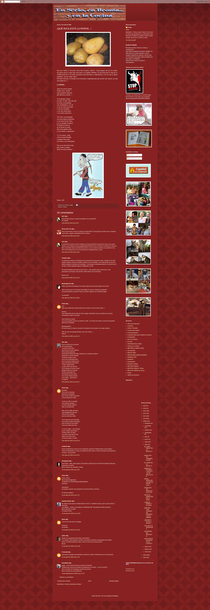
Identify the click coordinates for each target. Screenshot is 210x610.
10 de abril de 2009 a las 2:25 (71, 469)
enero (147, 551)
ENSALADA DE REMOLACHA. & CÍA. (148, 490)
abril (146, 444)
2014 (145, 408)
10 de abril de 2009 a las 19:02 (71, 513)
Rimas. (65, 207)
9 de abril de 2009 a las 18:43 (71, 298)
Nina (63, 342)
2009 (145, 421)
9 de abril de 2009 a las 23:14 (71, 455)
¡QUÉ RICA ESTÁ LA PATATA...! (148, 521)
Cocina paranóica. (132, 332)
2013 (145, 411)
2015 (145, 406)
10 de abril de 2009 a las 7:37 (71, 495)
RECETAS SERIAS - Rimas (135, 368)
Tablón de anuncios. (133, 375)
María (63, 519)
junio (146, 439)
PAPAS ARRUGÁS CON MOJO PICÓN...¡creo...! (148, 482)
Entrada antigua (114, 581)
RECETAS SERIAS (133, 366)
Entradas (131, 155)
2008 (145, 555)
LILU (63, 216)
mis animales (131, 350)
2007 (145, 557)
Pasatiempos (131, 361)
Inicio (89, 581)
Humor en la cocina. (133, 346)
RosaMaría (65, 563)
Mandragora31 (66, 283)
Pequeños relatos (132, 364)
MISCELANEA (131, 352)
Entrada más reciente (63, 581)
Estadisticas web (130, 568)
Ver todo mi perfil (131, 40)
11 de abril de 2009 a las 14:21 (71, 530)
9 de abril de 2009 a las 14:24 (71, 277)
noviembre (148, 426)
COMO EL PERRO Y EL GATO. (148, 504)
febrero (147, 549)
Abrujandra (65, 461)
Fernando (65, 552)
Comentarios (132, 158)
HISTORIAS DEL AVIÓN (134, 344)
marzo (147, 546)
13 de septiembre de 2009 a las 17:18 (73, 573)
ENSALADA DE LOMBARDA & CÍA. (148, 458)
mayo (146, 442)
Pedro (64, 303)
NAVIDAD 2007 (132, 357)
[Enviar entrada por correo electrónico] (76, 205)
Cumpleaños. (131, 337)
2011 (145, 416)
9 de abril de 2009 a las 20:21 (71, 382)
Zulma (64, 535)
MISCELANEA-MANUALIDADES (137, 355)
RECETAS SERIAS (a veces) (135, 370)
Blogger (115, 596)
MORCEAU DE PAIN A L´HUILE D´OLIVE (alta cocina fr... (148, 472)
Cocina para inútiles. (133, 330)
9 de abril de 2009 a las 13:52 (71, 252)
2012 (145, 413)
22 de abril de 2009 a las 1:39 (71, 557)
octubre (147, 430)
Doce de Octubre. (132, 339)
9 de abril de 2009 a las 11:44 (70, 236)
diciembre (148, 423)
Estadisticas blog (130, 570)
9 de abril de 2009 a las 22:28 (71, 440)
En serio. (130, 341)
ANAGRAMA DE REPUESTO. (148, 534)
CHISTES (130, 326)
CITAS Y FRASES (132, 328)
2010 (145, 418)
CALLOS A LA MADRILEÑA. (148, 527)
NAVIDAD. (130, 359)
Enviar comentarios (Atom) (73, 584)
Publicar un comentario (66, 577)
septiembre (148, 432)
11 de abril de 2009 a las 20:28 (71, 546)
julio (146, 436)
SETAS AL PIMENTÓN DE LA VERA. (148, 497)
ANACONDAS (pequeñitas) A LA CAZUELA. (148, 541)
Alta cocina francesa (133, 324)
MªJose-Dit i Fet (67, 229)
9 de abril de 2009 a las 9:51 (70, 223)
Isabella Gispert (67, 501)
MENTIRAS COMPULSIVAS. (135, 348)
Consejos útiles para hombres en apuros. (139, 335)
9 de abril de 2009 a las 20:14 (71, 336)
